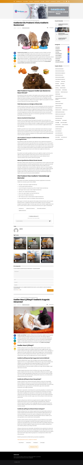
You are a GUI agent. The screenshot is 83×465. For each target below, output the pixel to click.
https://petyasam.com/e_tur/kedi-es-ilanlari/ (27, 439)
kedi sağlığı (57, 122)
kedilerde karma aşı (58, 107)
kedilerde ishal (57, 101)
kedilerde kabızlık (58, 105)
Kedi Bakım (47, 1)
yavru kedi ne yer (64, 137)
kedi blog (56, 87)
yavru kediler (57, 137)
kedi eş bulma (28, 442)
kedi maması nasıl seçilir (59, 116)
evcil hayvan (57, 81)
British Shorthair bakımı (59, 68)
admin (18, 247)
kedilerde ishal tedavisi (59, 103)
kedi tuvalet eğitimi (64, 122)
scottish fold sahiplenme (59, 126)
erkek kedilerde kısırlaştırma (60, 79)
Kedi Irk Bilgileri (25, 1)
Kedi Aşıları (31, 1)
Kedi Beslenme (53, 1)
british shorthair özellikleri (59, 77)
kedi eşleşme (35, 442)
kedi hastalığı (64, 89)
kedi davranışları (62, 87)
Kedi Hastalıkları (36, 1)
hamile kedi (63, 81)
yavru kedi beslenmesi (59, 135)
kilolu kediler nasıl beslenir (41, 208)
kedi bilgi (63, 85)
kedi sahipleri (64, 120)
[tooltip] (15, 53)
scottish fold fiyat (65, 124)
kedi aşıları (57, 83)
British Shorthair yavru (59, 75)
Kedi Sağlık (42, 1)
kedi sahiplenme (58, 120)
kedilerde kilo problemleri (30, 208)
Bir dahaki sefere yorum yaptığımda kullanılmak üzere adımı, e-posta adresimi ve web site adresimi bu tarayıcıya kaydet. (32, 288)
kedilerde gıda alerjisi (58, 96)
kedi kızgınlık (42, 442)
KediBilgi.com (19, 1)
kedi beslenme (21, 208)
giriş (18, 289)
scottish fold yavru (58, 128)
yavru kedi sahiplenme (59, 139)
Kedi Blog (58, 1)
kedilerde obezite (58, 109)
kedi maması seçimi (58, 118)
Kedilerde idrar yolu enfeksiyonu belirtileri (60, 99)
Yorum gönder (50, 290)
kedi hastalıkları (58, 89)
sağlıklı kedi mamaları (22, 210)
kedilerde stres (65, 109)
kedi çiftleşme (21, 442)
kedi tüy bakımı (58, 124)
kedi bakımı (62, 83)
